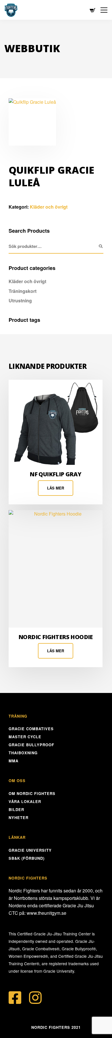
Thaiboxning (23, 752)
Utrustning (20, 300)
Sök (100, 246)
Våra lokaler (25, 801)
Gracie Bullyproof (31, 744)
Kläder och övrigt (48, 206)
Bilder (16, 809)
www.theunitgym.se (46, 913)
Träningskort (22, 291)
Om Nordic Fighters (32, 793)
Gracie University (30, 850)
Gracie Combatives (31, 728)
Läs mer (55, 488)
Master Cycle (25, 736)
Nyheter (18, 817)
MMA (13, 760)
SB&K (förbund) (27, 858)
